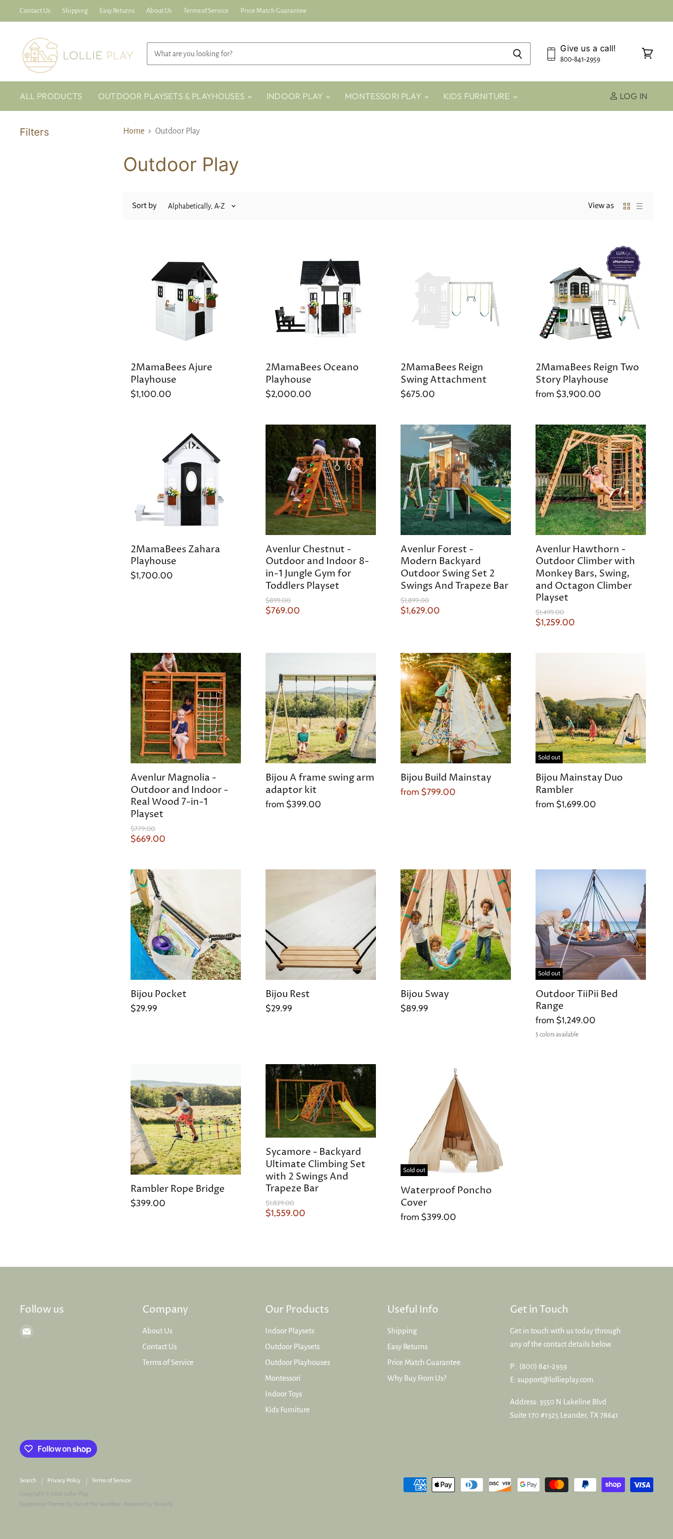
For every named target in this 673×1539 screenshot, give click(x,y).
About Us (158, 10)
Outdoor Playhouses (297, 1362)
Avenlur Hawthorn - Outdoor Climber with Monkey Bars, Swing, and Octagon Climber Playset (585, 573)
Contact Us (35, 10)
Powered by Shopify (148, 1504)
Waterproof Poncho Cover (446, 1196)
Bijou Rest (288, 994)
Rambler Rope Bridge (178, 1189)
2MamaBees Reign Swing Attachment (444, 373)
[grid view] (627, 206)
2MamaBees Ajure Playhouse (171, 373)
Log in (632, 96)
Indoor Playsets (289, 1331)
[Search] (518, 53)
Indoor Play (296, 96)
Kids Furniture (477, 96)
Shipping (75, 10)
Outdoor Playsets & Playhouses (172, 96)
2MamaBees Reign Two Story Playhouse (587, 373)
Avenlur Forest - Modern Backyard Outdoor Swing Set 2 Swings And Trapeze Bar (454, 567)
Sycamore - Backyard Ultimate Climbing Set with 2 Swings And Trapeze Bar (316, 1170)
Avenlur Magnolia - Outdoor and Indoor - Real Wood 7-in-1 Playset (179, 796)
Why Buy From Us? (416, 1378)
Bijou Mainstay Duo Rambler (579, 784)
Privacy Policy (64, 1480)
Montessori (283, 1378)
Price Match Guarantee (273, 10)
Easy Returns (117, 10)
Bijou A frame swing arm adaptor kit (320, 784)
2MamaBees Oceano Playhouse (312, 373)
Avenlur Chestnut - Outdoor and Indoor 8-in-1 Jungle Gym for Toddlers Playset (317, 567)
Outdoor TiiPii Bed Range (577, 1000)
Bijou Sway (425, 994)
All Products (51, 96)
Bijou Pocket (159, 994)
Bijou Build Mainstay (446, 778)
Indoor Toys (283, 1394)
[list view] (639, 206)
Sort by (144, 206)
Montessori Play (384, 96)
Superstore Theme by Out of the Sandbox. (71, 1504)
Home (133, 131)
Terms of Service (206, 10)
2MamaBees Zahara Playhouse (175, 555)
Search (28, 1480)
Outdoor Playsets (292, 1347)
